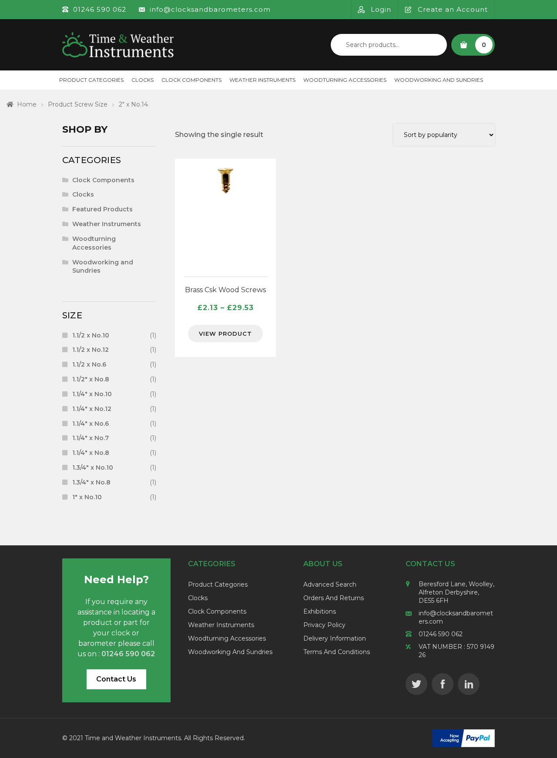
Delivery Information (334, 638)
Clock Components (191, 80)
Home (27, 104)
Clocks (142, 80)
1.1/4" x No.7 (90, 438)
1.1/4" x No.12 (91, 409)
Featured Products (102, 209)
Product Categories (91, 80)
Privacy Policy (324, 625)
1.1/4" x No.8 (90, 453)
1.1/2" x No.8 (90, 379)
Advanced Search (329, 584)
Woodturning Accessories (344, 80)
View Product (225, 333)
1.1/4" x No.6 (90, 423)
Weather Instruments (262, 80)
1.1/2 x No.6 (89, 364)
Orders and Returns (333, 598)
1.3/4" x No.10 (92, 467)
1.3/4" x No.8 (91, 482)
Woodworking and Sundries (438, 80)
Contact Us (116, 679)
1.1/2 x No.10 (90, 335)
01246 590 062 (441, 634)
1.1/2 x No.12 (90, 350)
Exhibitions (319, 611)
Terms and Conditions (336, 652)
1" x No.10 (87, 497)
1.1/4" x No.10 (92, 394)
